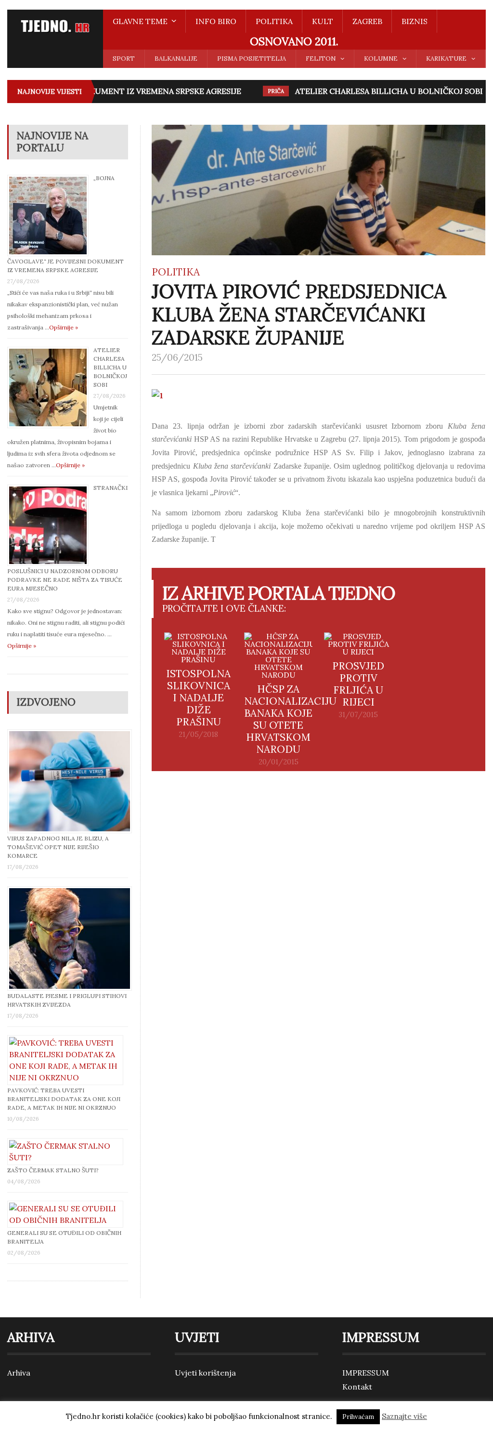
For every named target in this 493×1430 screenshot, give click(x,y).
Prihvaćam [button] (358, 1417)
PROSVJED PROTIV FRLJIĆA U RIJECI (358, 683)
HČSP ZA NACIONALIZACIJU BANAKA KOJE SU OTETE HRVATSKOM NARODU (290, 719)
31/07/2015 (358, 714)
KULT (322, 21)
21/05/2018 (198, 734)
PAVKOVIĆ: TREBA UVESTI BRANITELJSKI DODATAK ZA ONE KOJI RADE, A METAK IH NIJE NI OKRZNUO (63, 1099)
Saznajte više (404, 1416)
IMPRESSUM (365, 1373)
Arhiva (18, 1373)
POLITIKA (274, 21)
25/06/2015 (177, 357)
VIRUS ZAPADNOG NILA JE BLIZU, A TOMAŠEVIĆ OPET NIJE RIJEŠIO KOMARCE (58, 847)
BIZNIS (415, 21)
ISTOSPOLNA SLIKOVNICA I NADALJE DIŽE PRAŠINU (198, 697)
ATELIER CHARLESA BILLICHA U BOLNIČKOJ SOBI (379, 91)
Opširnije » (63, 327)
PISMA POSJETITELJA (251, 58)
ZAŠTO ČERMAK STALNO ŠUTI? (53, 1170)
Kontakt (357, 1386)
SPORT (124, 58)
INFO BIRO (215, 21)
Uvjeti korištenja (205, 1373)
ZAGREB (367, 21)
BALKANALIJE (176, 58)
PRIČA (266, 91)
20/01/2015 (278, 762)
